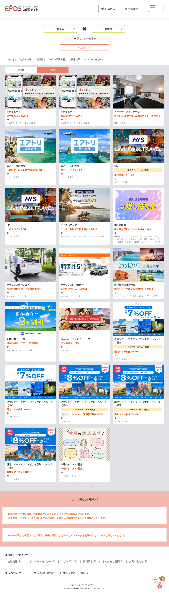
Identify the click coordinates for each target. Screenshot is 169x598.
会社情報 (13, 561)
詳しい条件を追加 (86, 38)
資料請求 (88, 561)
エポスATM (67, 561)
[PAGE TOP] (160, 582)
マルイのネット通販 (74, 573)
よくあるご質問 (111, 561)
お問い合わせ (137, 561)
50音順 (53, 70)
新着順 (21, 70)
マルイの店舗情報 (44, 573)
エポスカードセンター (39, 561)
